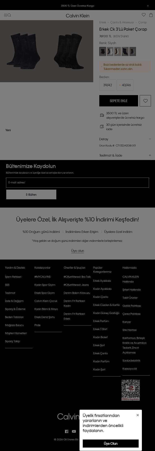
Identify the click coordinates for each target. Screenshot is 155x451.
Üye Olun (110, 443)
